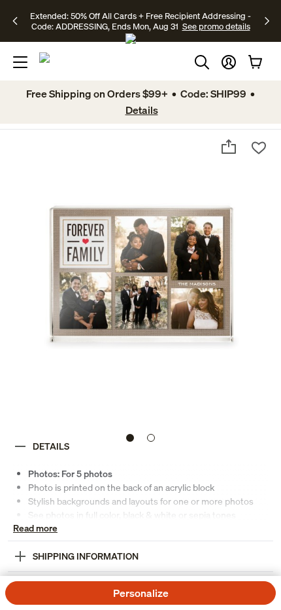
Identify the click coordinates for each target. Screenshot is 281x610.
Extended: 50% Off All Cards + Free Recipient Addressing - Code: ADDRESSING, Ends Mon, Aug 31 (140, 21)
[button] (229, 62)
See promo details (216, 26)
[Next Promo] (267, 21)
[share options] (228, 146)
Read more (35, 528)
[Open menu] (20, 62)
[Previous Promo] (19, 21)
